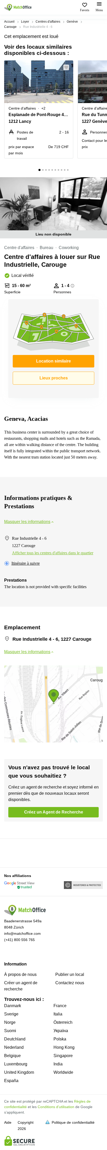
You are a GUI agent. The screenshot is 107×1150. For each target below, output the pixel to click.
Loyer (25, 21)
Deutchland (14, 1039)
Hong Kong (64, 1047)
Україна (61, 1030)
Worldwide (63, 1072)
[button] (67, 67)
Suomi (10, 1030)
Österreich (63, 1022)
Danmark (12, 1005)
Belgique (12, 1055)
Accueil (9, 21)
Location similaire (53, 361)
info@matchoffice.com (22, 933)
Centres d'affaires (48, 21)
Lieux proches (53, 378)
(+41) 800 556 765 (19, 940)
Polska (60, 1039)
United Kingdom (19, 1072)
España (11, 1080)
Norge (10, 1022)
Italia (58, 1014)
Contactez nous (69, 983)
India (58, 1064)
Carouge (10, 26)
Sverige (11, 1014)
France (60, 1005)
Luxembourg (15, 1064)
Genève (72, 21)
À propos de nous (20, 974)
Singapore (63, 1055)
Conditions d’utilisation (56, 1107)
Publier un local (69, 974)
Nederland (14, 1047)
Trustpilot (11, 852)
